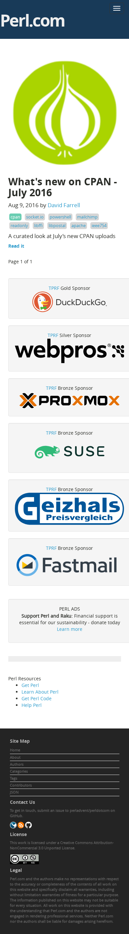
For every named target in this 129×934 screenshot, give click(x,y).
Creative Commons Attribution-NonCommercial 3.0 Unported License (62, 845)
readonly (19, 225)
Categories (19, 771)
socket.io (35, 217)
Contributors (21, 785)
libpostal (57, 225)
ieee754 (99, 225)
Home (15, 749)
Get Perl (30, 685)
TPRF (54, 288)
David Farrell (64, 205)
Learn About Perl (40, 692)
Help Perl (32, 705)
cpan (15, 217)
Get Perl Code (37, 698)
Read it (16, 246)
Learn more (69, 629)
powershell (60, 217)
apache (78, 225)
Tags (13, 778)
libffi (38, 225)
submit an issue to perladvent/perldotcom (73, 810)
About (15, 757)
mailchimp (87, 217)
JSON (14, 792)
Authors (16, 764)
